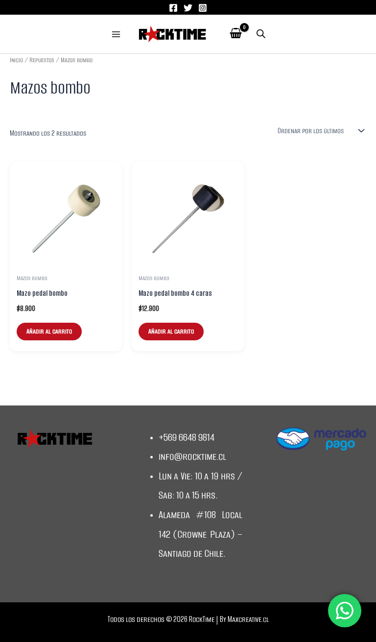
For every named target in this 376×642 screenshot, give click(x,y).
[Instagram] (202, 7)
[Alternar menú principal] (116, 34)
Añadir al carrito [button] (49, 331)
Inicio (16, 60)
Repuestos (41, 60)
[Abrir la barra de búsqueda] (261, 34)
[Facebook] (173, 7)
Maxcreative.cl (248, 619)
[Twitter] (188, 7)
